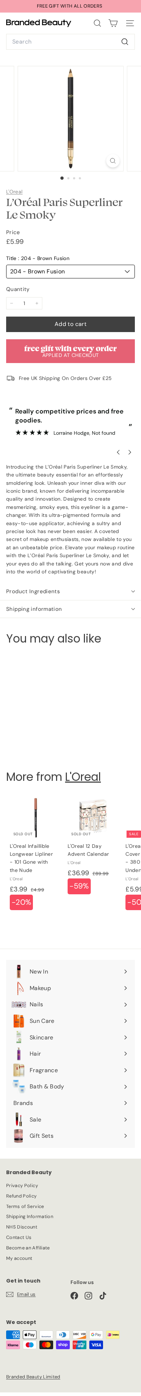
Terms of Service (25, 1206)
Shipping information (34, 609)
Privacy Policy (22, 1185)
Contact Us (19, 1237)
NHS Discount (21, 1227)
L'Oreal (14, 191)
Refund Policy (21, 1196)
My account (19, 1258)
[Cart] (112, 23)
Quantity (18, 289)
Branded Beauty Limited (33, 1377)
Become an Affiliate (28, 1248)
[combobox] (70, 42)
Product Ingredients (33, 591)
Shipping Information (29, 1216)
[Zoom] (112, 160)
